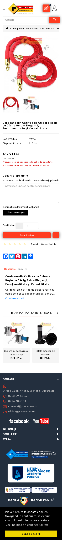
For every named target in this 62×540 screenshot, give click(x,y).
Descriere (10, 269)
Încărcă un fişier (16, 212)
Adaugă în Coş (27, 235)
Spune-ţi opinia (48, 244)
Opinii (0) (23, 269)
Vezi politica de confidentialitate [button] (27, 524)
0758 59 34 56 (17, 396)
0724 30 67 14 (17, 401)
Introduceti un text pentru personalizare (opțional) (31, 180)
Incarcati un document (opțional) (21, 207)
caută (54, 20)
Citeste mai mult (14, 298)
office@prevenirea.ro (21, 411)
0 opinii (34, 244)
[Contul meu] (54, 8)
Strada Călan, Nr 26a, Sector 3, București (28, 390)
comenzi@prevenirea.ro (23, 406)
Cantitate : (9, 225)
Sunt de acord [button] (31, 533)
